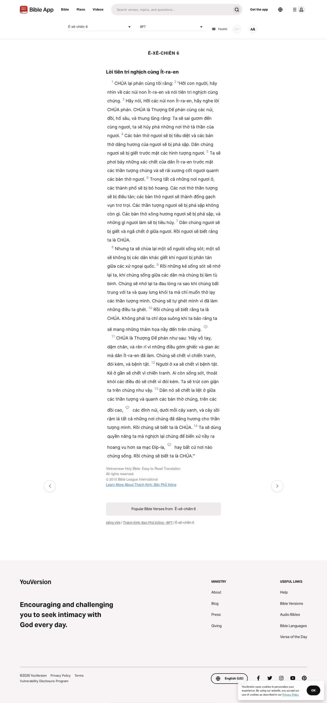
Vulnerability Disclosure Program (44, 681)
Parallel (222, 29)
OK (313, 690)
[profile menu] (298, 9)
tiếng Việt (113, 522)
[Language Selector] (280, 9)
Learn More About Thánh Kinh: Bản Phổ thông (141, 484)
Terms (79, 675)
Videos (98, 9)
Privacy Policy (61, 675)
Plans (81, 9)
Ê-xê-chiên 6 (78, 27)
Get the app (259, 9)
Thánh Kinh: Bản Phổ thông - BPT (148, 522)
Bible (65, 9)
